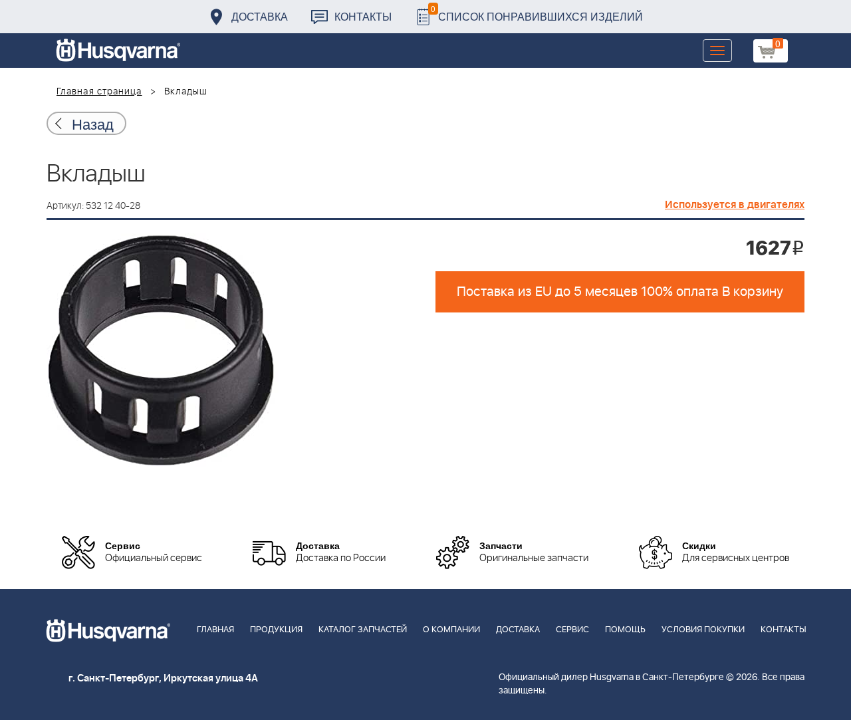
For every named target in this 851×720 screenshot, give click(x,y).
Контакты (363, 16)
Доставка (259, 16)
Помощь (625, 630)
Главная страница (99, 91)
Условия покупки (703, 630)
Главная (215, 630)
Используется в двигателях (734, 205)
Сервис (572, 630)
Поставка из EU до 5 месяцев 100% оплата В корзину (620, 292)
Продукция (276, 630)
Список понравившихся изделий (537, 13)
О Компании (451, 630)
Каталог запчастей (362, 630)
